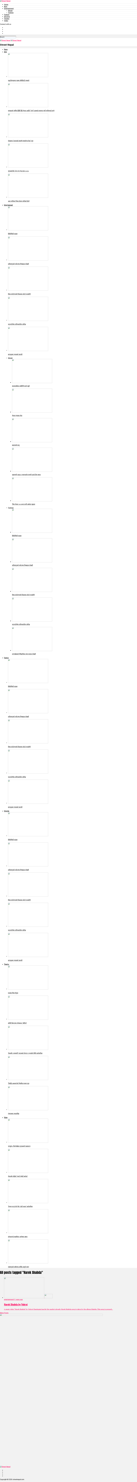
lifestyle (7, 17)
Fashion (11, 13)
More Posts (4, 1313)
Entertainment (9, 9)
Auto (5, 7)
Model (10, 11)
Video (6, 21)
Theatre (6, 19)
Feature (6, 15)
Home (6, 5)
